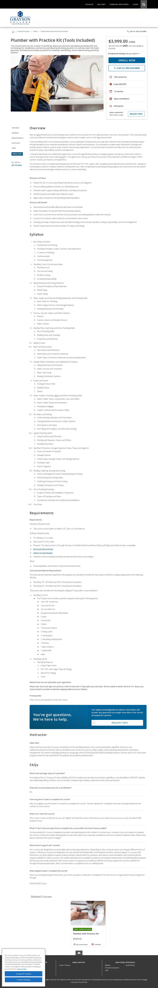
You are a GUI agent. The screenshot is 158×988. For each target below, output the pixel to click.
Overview (15, 128)
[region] (23, 967)
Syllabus (15, 133)
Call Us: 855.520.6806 (136, 31)
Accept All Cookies (23, 974)
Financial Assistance (112, 968)
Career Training (64, 965)
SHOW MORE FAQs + (38, 883)
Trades (35, 31)
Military (107, 965)
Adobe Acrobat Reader (43, 553)
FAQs (14, 148)
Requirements (17, 138)
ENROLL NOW (126, 60)
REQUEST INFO (136, 114)
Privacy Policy (82, 982)
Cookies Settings (23, 980)
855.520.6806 (16, 165)
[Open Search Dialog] (144, 4)
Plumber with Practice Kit (86, 933)
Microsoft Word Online (43, 549)
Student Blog (129, 965)
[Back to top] (79, 962)
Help (106, 970)
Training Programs (23, 31)
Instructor (16, 143)
